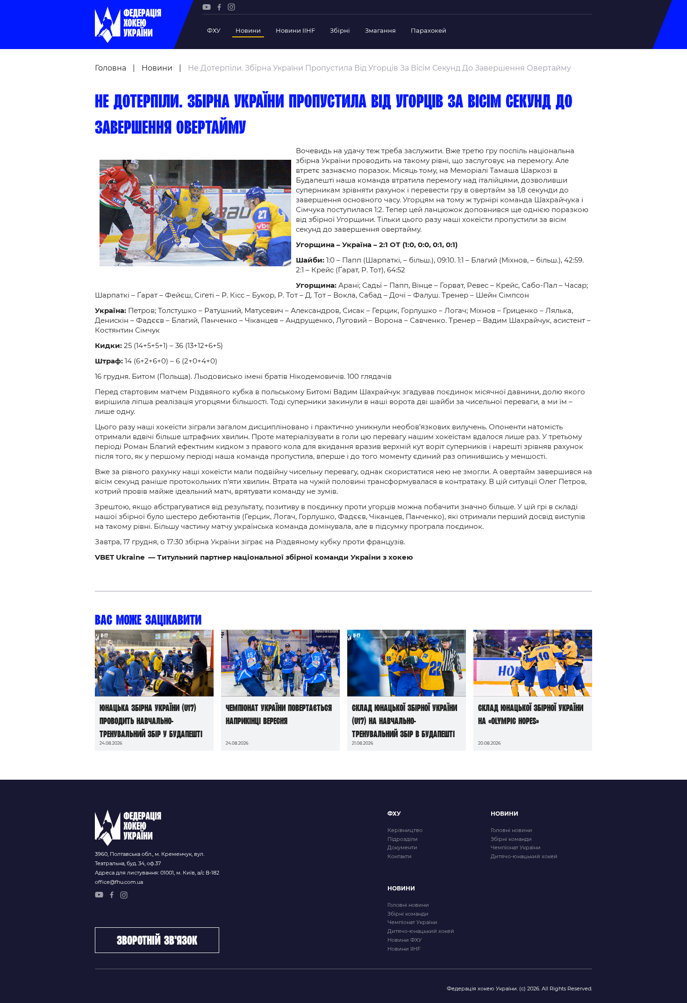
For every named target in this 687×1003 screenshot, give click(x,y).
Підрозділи (402, 839)
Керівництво (404, 830)
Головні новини (511, 830)
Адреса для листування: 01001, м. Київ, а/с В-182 (157, 872)
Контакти (399, 856)
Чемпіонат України (516, 847)
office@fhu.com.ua (119, 882)
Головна (110, 68)
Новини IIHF (295, 30)
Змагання (380, 30)
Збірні (340, 30)
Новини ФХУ (404, 940)
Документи (402, 847)
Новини (248, 30)
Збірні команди (511, 839)
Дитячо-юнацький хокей (524, 856)
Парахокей (428, 30)
